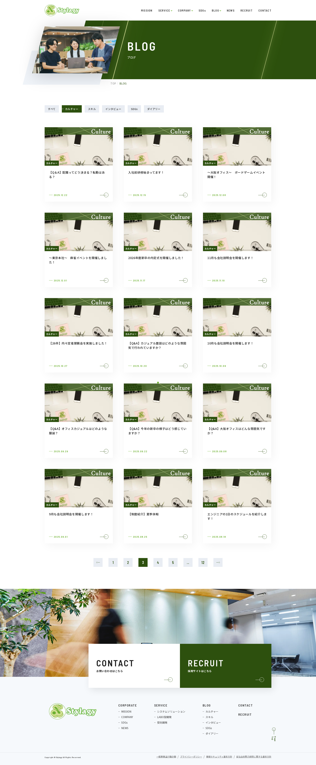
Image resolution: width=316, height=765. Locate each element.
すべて (52, 109)
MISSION (147, 10)
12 (203, 562)
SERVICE (164, 10)
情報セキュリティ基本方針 (219, 756)
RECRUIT (246, 10)
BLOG (215, 10)
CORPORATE (127, 705)
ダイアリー (154, 109)
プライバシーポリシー (191, 756)
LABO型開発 (164, 717)
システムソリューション (171, 711)
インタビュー (113, 109)
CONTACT (264, 10)
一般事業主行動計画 (166, 756)
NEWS (231, 10)
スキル (92, 109)
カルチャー (71, 109)
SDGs (202, 10)
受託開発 (162, 722)
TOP (113, 83)
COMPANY (184, 10)
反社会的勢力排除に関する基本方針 (253, 756)
